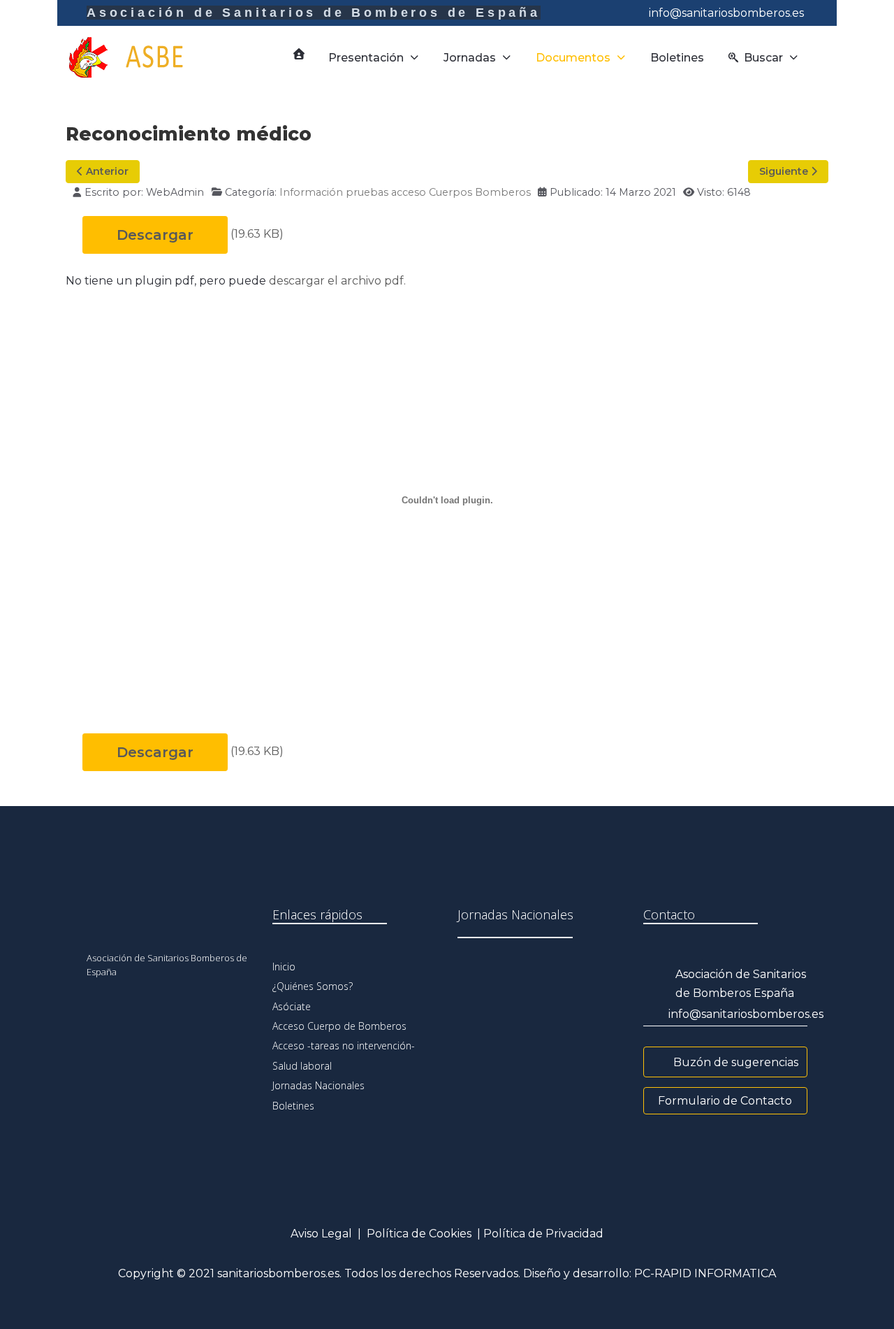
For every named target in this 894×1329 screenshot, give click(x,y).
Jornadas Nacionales (318, 1085)
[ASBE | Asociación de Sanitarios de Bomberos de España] (139, 57)
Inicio (283, 966)
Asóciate (291, 1006)
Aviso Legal (321, 1233)
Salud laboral (302, 1065)
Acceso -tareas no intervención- (343, 1045)
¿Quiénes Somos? (312, 986)
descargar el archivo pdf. (337, 280)
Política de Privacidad (543, 1233)
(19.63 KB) (257, 233)
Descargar (155, 235)
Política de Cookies (419, 1233)
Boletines (293, 1105)
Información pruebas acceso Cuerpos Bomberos (405, 192)
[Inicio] (299, 54)
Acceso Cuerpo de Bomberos (339, 1026)
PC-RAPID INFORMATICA (705, 1273)
